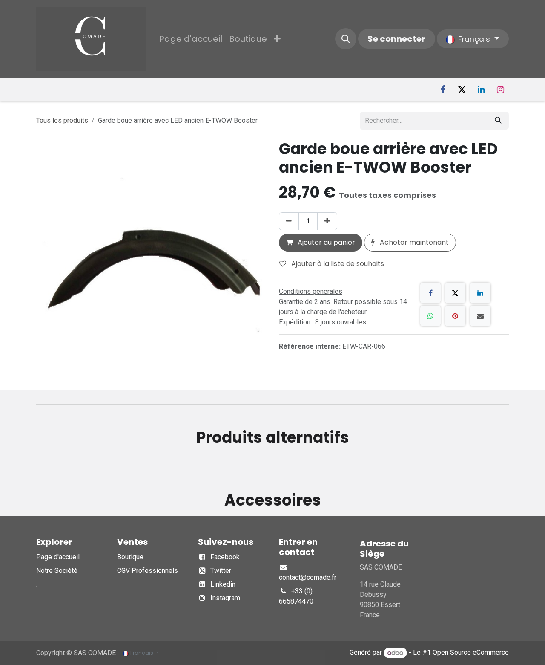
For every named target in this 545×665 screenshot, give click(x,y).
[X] (461, 89)
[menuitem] (191, 39)
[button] (345, 38)
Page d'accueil (58, 557)
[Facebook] (442, 89)
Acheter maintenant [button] (413, 242)
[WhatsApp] (430, 316)
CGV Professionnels (147, 571)
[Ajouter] (327, 221)
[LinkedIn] (481, 89)
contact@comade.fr (307, 577)
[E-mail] (480, 316)
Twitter (220, 571)
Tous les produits (62, 120)
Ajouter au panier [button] (325, 242)
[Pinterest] (455, 316)
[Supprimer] (289, 221)
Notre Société (56, 571)
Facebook (225, 557)
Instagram (225, 598)
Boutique (130, 557)
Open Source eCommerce (471, 653)
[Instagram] (500, 89)
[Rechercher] (498, 121)
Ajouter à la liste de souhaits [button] (337, 264)
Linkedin (222, 584)
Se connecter (396, 39)
